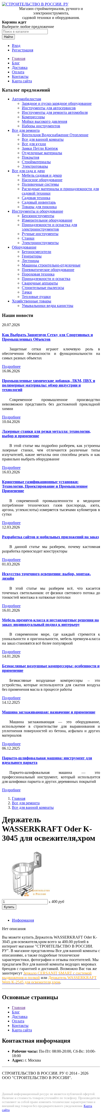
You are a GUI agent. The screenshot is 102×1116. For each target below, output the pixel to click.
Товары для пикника (39, 207)
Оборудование (24, 247)
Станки (28, 238)
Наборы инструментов (41, 126)
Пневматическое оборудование (48, 270)
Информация (23, 920)
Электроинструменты (40, 243)
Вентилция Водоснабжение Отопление (55, 135)
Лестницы (30, 261)
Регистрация (22, 50)
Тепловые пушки (36, 296)
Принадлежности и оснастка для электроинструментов (49, 227)
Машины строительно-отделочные (51, 265)
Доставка (19, 67)
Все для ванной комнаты (43, 139)
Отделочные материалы (42, 153)
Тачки (27, 292)
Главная (18, 58)
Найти (8, 37)
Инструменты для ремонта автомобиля (55, 112)
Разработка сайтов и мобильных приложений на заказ (50, 537)
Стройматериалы (36, 162)
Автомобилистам (26, 99)
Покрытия (30, 157)
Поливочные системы (40, 184)
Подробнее (11, 366)
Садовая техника (36, 198)
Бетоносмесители (36, 252)
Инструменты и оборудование (37, 211)
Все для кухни (34, 144)
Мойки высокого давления (44, 121)
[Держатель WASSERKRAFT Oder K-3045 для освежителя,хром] (26, 897)
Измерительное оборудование (47, 220)
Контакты (20, 76)
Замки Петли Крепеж (40, 148)
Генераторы (32, 256)
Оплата (18, 72)
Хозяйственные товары (31, 301)
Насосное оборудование (42, 180)
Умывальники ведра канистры (47, 305)
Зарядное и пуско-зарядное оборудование (57, 103)
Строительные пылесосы (43, 287)
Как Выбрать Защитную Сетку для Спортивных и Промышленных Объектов (47, 337)
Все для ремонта (26, 130)
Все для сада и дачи (28, 171)
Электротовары (35, 166)
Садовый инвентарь (39, 202)
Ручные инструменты (40, 234)
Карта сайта (22, 81)
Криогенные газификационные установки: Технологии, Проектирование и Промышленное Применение (45, 486)
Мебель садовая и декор (42, 175)
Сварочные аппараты (40, 283)
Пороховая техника (38, 274)
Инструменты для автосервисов (49, 108)
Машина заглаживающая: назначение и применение (48, 712)
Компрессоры (33, 117)
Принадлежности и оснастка (46, 279)
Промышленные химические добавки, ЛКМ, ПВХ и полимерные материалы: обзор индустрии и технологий (48, 385)
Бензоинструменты (38, 216)
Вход (16, 45)
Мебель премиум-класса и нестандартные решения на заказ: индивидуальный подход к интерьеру (50, 622)
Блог (16, 63)
